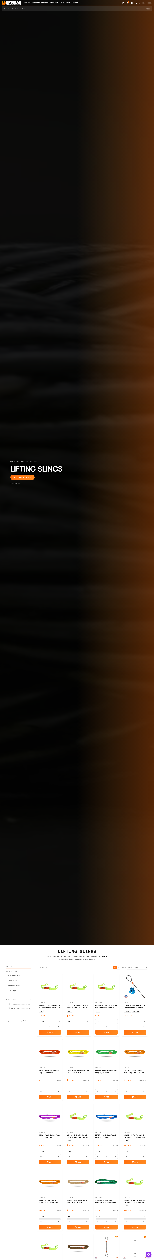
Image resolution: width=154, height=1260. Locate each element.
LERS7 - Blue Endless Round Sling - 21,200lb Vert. (105, 1136)
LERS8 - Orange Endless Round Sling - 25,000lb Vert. (49, 1201)
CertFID (104, 956)
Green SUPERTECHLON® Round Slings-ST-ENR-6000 (105, 1201)
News (68, 3)
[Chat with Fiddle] (148, 1254)
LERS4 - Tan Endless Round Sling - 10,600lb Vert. (77, 1201)
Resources (54, 3)
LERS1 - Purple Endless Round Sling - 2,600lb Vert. (49, 1136)
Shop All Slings (21, 477)
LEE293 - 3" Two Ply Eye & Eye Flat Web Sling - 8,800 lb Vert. (134, 1136)
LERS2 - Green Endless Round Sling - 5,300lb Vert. (106, 1072)
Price (8, 1015)
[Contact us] (132, 3)
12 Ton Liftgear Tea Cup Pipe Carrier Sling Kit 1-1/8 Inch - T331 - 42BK (134, 1006)
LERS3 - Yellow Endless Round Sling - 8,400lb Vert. (78, 1072)
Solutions (45, 3)
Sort (124, 967)
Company (36, 3)
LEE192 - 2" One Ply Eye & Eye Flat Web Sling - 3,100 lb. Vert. (78, 1136)
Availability (11, 1000)
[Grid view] (115, 967)
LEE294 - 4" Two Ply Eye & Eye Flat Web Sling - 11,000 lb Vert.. (106, 1006)
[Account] (123, 3)
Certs (62, 3)
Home (12, 461)
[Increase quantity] (58, 1027)
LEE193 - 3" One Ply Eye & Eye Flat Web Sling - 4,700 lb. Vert (134, 1201)
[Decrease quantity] (41, 1027)
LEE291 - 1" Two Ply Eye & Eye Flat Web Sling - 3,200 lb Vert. (78, 1006)
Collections (20, 461)
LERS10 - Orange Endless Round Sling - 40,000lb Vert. (134, 1072)
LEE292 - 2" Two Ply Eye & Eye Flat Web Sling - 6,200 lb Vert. (49, 1006)
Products (27, 3)
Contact (74, 3)
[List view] (119, 967)
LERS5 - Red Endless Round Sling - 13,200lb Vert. (49, 1072)
